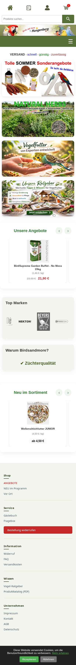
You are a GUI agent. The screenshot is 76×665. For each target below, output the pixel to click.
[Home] (10, 8)
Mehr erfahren (60, 653)
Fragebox (9, 521)
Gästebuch (10, 515)
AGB (6, 624)
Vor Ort (8, 493)
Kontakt (8, 618)
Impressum (11, 613)
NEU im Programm (15, 488)
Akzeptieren (29, 659)
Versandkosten (13, 564)
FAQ (6, 559)
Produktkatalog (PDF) (16, 591)
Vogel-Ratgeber (13, 586)
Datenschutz (11, 629)
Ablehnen (48, 659)
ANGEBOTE (10, 483)
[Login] (47, 8)
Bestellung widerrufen (21, 530)
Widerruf (9, 553)
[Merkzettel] (28, 8)
